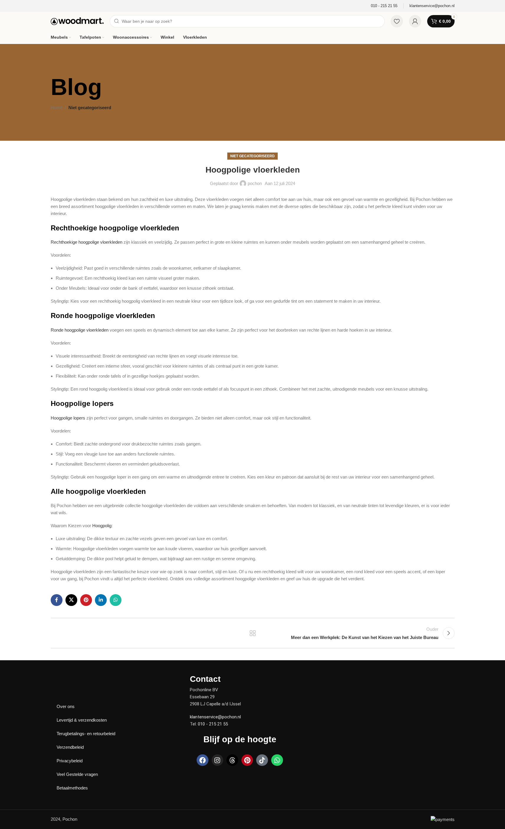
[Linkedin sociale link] (101, 600)
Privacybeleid (70, 760)
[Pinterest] (247, 760)
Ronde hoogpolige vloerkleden (79, 329)
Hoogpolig (101, 525)
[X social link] (71, 600)
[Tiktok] (262, 760)
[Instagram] (217, 760)
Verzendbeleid (70, 747)
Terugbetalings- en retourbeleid (86, 733)
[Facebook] (202, 760)
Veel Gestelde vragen (77, 774)
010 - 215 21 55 (213, 724)
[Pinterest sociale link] (86, 600)
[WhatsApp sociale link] (115, 600)
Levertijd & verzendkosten (82, 719)
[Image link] (71, 678)
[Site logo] (77, 20)
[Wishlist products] (397, 21)
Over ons (66, 706)
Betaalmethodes (72, 787)
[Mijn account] (415, 21)
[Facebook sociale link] (56, 600)
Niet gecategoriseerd (89, 107)
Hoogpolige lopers (68, 417)
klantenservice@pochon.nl (215, 717)
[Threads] (232, 760)
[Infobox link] (384, 6)
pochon (255, 183)
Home (56, 107)
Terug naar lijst (252, 633)
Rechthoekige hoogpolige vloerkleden (86, 242)
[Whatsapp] (277, 760)
